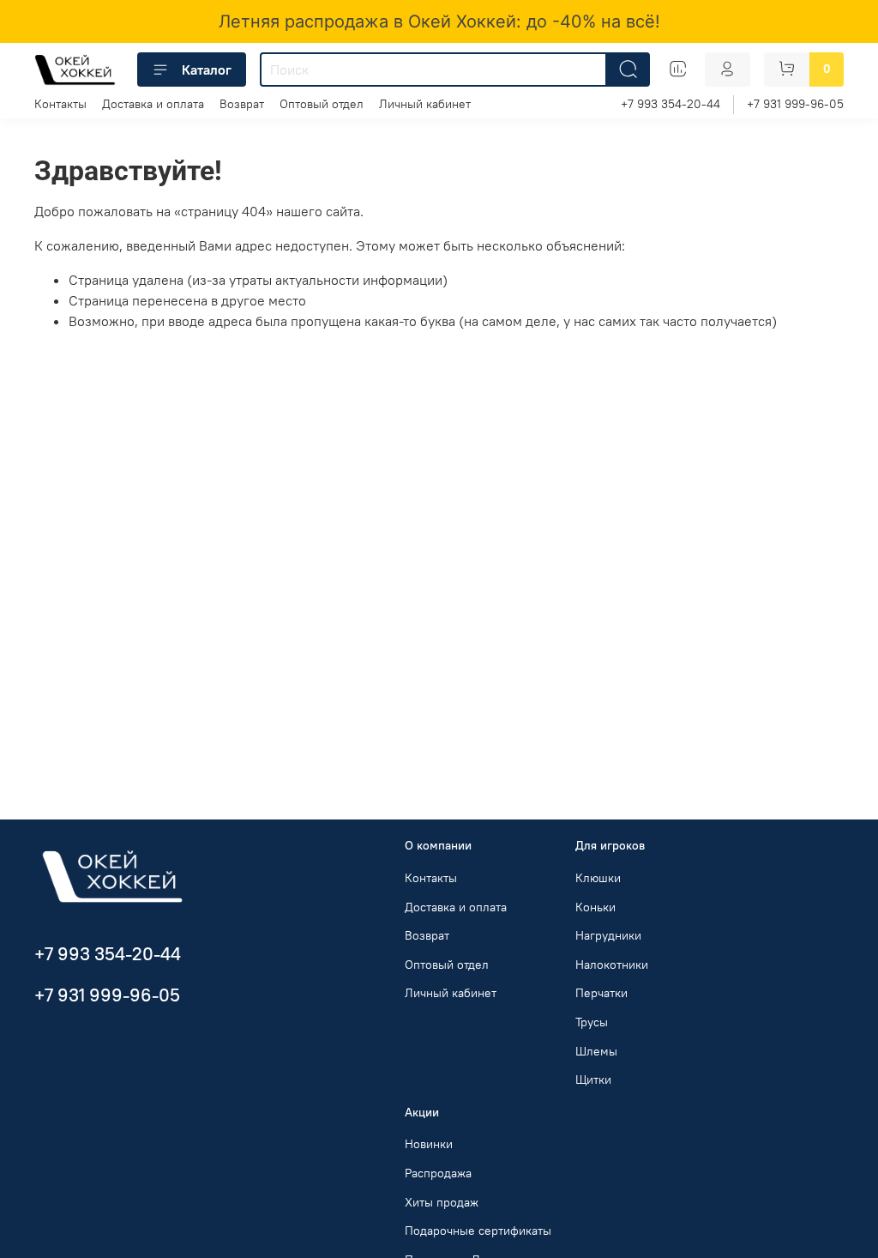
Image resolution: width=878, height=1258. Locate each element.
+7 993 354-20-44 (670, 104)
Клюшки (598, 878)
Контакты (60, 104)
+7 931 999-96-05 (795, 104)
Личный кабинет (425, 104)
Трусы (591, 1022)
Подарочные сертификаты (478, 1230)
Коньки (595, 907)
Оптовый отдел (322, 104)
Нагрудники (608, 935)
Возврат (242, 104)
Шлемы (596, 1051)
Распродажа (438, 1173)
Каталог (207, 69)
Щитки (593, 1079)
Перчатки (601, 993)
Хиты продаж (441, 1202)
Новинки (429, 1144)
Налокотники (611, 964)
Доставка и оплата (153, 104)
